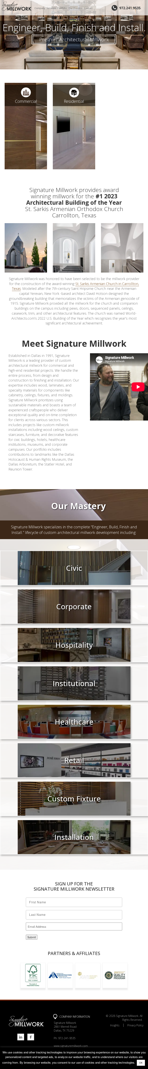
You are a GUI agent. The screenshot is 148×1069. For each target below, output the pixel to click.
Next (142, 35)
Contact (88, 8)
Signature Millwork (127, 1016)
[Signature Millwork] (17, 6)
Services (51, 8)
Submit (31, 937)
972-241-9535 (67, 1038)
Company (39, 8)
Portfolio (62, 8)
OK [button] (141, 1062)
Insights (114, 1025)
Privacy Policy (135, 1025)
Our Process (75, 8)
